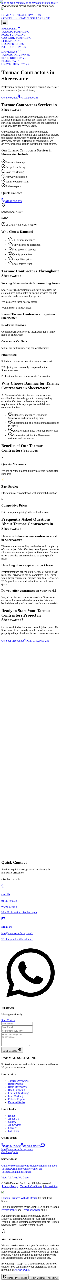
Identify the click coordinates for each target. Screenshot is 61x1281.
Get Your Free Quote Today (16, 860)
